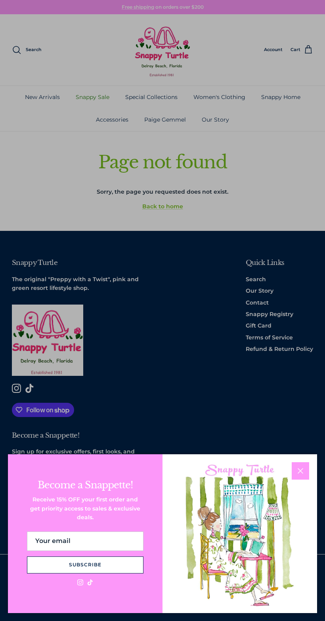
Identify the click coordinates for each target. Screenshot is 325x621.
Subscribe (85, 565)
